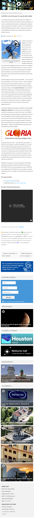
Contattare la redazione (8, 511)
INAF (20, 232)
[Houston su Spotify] (17, 344)
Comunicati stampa (13, 232)
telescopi (8, 234)
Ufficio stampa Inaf (8, 36)
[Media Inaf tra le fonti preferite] (17, 272)
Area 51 (4, 514)
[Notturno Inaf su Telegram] (17, 357)
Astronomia (6, 232)
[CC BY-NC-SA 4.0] (21, 227)
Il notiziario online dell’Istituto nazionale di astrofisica (17, 7)
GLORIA (25, 232)
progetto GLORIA (10, 181)
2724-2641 (8, 501)
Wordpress (12, 509)
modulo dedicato (12, 242)
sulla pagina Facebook (16, 238)
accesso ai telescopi (20, 183)
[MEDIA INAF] (17, 5)
